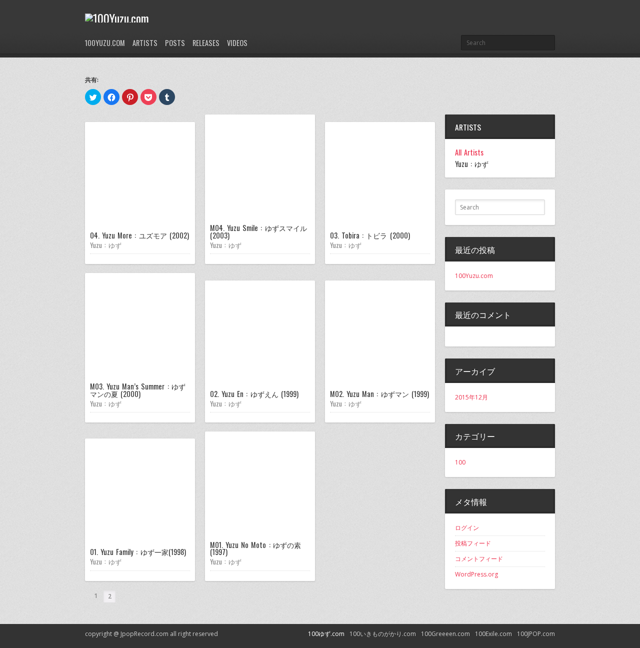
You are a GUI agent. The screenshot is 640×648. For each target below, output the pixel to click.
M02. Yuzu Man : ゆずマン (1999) (379, 393)
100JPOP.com (536, 634)
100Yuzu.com (105, 43)
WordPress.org (476, 574)
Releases (206, 43)
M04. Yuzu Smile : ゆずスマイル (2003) (258, 231)
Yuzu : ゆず (106, 245)
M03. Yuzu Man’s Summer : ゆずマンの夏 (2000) (138, 389)
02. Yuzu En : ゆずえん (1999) (254, 393)
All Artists (469, 152)
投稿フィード (473, 543)
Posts (175, 43)
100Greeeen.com (445, 634)
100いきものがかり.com (383, 634)
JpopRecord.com (144, 634)
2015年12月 (471, 397)
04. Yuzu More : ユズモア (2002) (139, 235)
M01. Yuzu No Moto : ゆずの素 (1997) (255, 548)
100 (460, 462)
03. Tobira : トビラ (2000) (370, 235)
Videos (237, 43)
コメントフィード (479, 558)
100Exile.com (493, 634)
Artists (145, 43)
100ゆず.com (326, 634)
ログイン (467, 528)
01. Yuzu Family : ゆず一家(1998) (138, 551)
